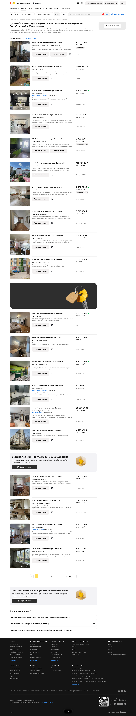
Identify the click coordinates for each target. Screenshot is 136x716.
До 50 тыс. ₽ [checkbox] (30, 298)
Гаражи (110, 652)
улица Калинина (37, 238)
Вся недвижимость (15, 691)
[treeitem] (15, 8)
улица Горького (36, 69)
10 (70, 576)
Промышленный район (37, 673)
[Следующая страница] (74, 576)
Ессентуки (54, 646)
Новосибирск (34, 649)
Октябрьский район (36, 668)
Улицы (73, 649)
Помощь (86, 691)
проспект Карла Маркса (39, 262)
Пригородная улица (38, 141)
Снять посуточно (56, 670)
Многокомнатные (15, 668)
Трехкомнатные (14, 678)
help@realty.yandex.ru (46, 702)
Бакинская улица (37, 551)
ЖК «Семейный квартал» (39, 95)
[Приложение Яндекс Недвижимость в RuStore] (125, 704)
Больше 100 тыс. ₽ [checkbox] (20, 304)
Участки (110, 649)
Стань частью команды (38, 691)
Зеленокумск (55, 649)
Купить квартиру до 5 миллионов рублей (84, 673)
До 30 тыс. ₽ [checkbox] (18, 298)
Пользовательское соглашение (56, 691)
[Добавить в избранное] (70, 54)
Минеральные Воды (57, 654)
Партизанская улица (16, 646)
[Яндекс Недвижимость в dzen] (122, 691)
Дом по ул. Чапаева (38, 529)
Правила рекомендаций (75, 691)
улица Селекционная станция (40, 503)
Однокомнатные (15, 673)
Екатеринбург (34, 652)
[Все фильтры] (11, 14)
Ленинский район (35, 670)
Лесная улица (14, 644)
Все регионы (75, 654)
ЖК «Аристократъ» (37, 412)
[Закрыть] (125, 14)
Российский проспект (16, 652)
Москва (32, 644)
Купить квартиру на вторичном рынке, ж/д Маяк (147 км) (89, 681)
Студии (12, 676)
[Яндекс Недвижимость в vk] (119, 691)
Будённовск (54, 644)
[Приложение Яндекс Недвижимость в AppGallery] (121, 704)
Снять (52, 668)
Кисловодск (54, 652)
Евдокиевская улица (52, 45)
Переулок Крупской (16, 649)
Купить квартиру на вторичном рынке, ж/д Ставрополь (88, 678)
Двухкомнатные (15, 670)
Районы (74, 646)
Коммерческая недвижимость (117, 654)
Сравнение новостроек (79, 652)
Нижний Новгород (35, 657)
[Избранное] (78, 3)
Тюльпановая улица (15, 654)
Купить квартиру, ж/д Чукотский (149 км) (84, 670)
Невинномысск (55, 657)
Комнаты (110, 646)
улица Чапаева (36, 93)
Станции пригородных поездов (81, 644)
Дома (109, 644)
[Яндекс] (123, 712)
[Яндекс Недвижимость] (20, 3)
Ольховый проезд (37, 117)
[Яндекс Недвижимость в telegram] (125, 691)
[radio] (40, 576)
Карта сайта (95, 691)
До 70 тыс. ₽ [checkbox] (42, 298)
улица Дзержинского (38, 214)
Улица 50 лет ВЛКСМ (16, 657)
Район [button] (107, 14)
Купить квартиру (77, 668)
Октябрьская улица (37, 479)
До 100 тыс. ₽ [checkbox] (55, 298)
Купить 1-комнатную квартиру (81, 676)
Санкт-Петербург (35, 646)
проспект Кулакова (37, 364)
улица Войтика (36, 166)
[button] (82, 3)
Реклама (26, 691)
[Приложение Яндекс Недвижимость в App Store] (115, 704)
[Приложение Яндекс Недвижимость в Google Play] (118, 704)
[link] (123, 3)
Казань (32, 654)
